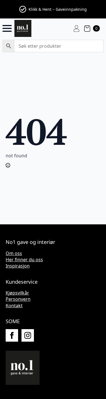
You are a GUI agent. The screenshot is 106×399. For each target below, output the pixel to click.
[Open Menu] (7, 28)
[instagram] (27, 335)
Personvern (18, 299)
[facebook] (12, 335)
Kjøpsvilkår (17, 293)
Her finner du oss (24, 259)
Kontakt (14, 305)
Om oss (14, 253)
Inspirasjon (18, 266)
